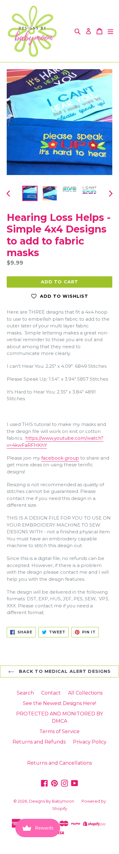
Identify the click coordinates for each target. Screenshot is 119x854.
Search (25, 693)
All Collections (85, 693)
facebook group (60, 458)
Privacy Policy (89, 742)
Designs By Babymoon (51, 801)
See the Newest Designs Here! (59, 703)
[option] (30, 193)
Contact (51, 693)
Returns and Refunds (39, 742)
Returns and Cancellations (59, 763)
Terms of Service (59, 731)
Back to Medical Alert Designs (64, 671)
